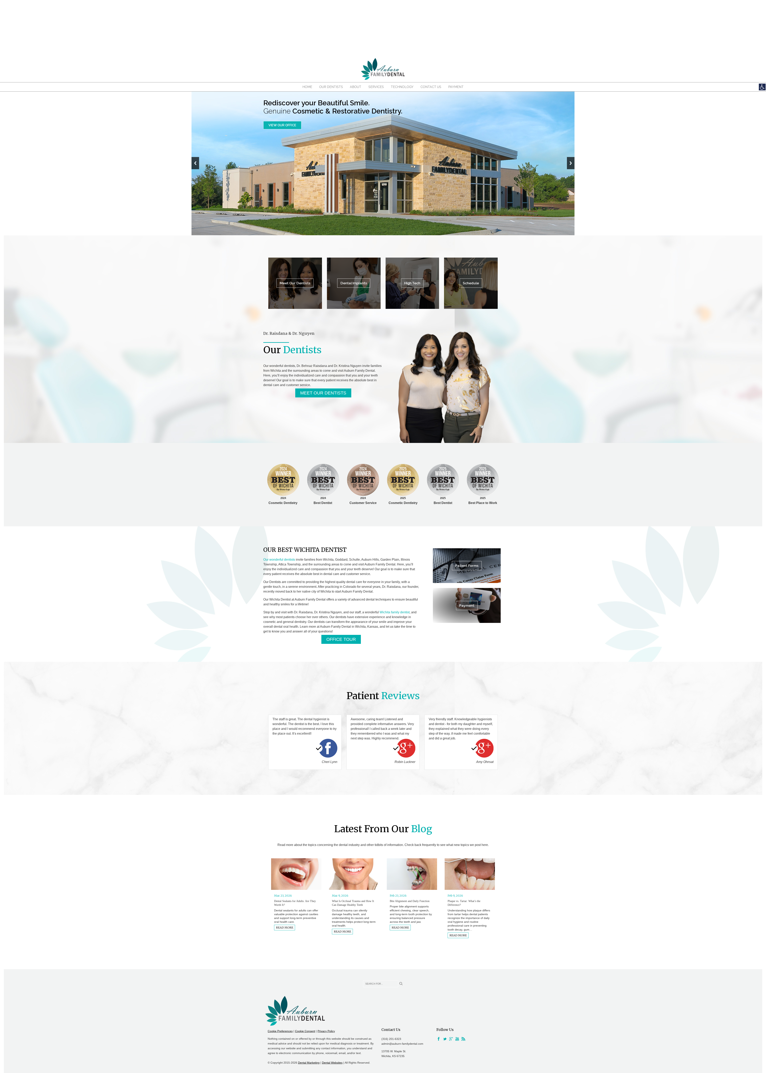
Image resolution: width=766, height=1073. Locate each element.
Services (376, 87)
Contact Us (431, 87)
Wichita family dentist (395, 612)
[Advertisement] (383, 28)
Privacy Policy (326, 1031)
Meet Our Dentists (285, 125)
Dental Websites (332, 1062)
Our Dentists (331, 87)
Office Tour (341, 639)
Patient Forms (467, 565)
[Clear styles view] (762, 87)
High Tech (412, 283)
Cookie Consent (305, 1031)
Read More (284, 927)
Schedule (471, 283)
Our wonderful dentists (279, 559)
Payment (456, 87)
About (355, 87)
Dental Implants (354, 283)
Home (307, 87)
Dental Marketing (309, 1062)
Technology (402, 87)
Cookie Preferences (280, 1031)
